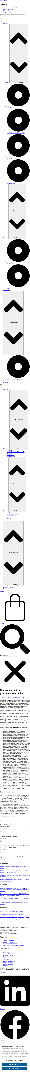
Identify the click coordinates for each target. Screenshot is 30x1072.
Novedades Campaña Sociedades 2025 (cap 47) (12, 914)
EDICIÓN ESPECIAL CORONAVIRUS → (12, 697)
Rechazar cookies (14, 1064)
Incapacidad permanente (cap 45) (8, 919)
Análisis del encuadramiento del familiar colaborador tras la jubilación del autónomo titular (15, 871)
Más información (22, 1056)
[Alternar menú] (1, 19)
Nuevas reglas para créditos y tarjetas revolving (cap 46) (14, 917)
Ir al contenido (4, 0)
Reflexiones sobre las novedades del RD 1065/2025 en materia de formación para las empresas (14, 894)
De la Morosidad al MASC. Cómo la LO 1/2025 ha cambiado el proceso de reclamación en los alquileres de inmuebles (14, 889)
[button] (15, 639)
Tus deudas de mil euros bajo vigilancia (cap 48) (12, 911)
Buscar (2, 655)
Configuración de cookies (14, 1060)
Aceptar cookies (14, 1068)
